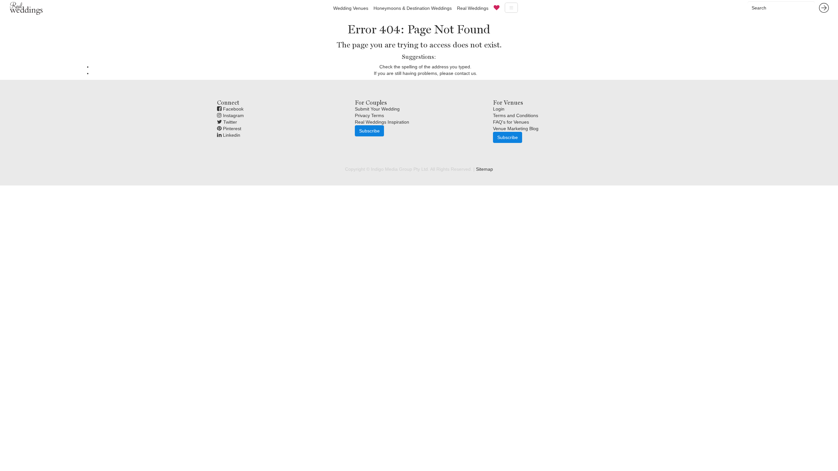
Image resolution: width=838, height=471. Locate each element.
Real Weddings (472, 8)
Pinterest (231, 128)
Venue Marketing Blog (515, 128)
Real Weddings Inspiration (382, 122)
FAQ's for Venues (511, 122)
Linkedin (231, 135)
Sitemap (484, 169)
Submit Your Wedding (377, 109)
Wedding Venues (350, 8)
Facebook (233, 109)
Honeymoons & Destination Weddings (412, 8)
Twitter (229, 122)
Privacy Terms (369, 115)
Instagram (233, 115)
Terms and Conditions (515, 115)
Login (498, 109)
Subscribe (369, 130)
